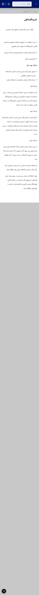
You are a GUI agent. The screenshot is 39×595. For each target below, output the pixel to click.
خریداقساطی (26, 12)
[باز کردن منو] (35, 4)
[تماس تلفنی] (4, 591)
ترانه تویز (35, 12)
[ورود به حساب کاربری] (9, 4)
